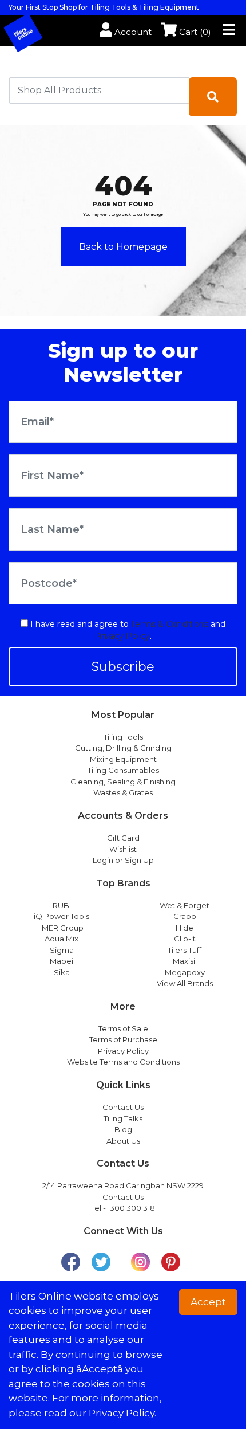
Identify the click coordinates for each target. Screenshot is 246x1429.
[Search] (213, 96)
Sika (62, 972)
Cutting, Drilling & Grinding (123, 747)
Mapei (61, 960)
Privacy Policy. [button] (122, 1413)
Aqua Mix (61, 938)
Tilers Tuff (184, 950)
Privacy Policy (122, 636)
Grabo (184, 916)
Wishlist (123, 849)
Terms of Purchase (123, 1039)
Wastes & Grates (123, 792)
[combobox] (99, 90)
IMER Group (62, 927)
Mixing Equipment (123, 759)
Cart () (194, 31)
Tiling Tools (123, 736)
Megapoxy (185, 972)
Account (132, 31)
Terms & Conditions (169, 624)
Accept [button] (208, 1302)
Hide (184, 927)
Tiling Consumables (123, 770)
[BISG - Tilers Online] (32, 31)
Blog (123, 1129)
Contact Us (123, 1107)
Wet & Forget (184, 905)
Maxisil (185, 960)
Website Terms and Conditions (123, 1061)
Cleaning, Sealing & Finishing (123, 781)
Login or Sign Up (123, 860)
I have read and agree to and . (126, 630)
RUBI (62, 905)
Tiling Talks (123, 1118)
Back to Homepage (123, 246)
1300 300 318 (131, 1207)
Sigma (62, 950)
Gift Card (123, 837)
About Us (123, 1140)
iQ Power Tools (61, 916)
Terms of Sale (123, 1028)
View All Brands (185, 983)
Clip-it (185, 938)
